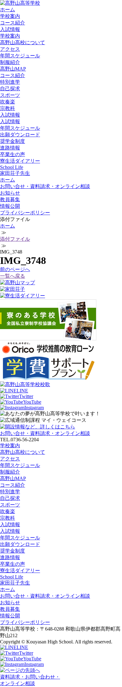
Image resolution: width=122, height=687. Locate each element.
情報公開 (10, 206)
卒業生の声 (12, 154)
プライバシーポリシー (25, 212)
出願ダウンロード (20, 134)
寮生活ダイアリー (20, 161)
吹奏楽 (7, 101)
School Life (11, 167)
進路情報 (10, 147)
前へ (15, 269)
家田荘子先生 (15, 173)
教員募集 (10, 199)
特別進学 (10, 82)
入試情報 (10, 29)
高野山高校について (22, 42)
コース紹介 (12, 22)
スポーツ (10, 95)
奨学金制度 (12, 141)
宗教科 (7, 108)
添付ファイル (15, 239)
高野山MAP (13, 68)
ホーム (7, 9)
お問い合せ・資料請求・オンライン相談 (45, 186)
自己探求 (10, 88)
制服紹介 (10, 62)
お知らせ (10, 193)
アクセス (10, 49)
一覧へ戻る (12, 276)
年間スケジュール (20, 55)
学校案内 (10, 16)
